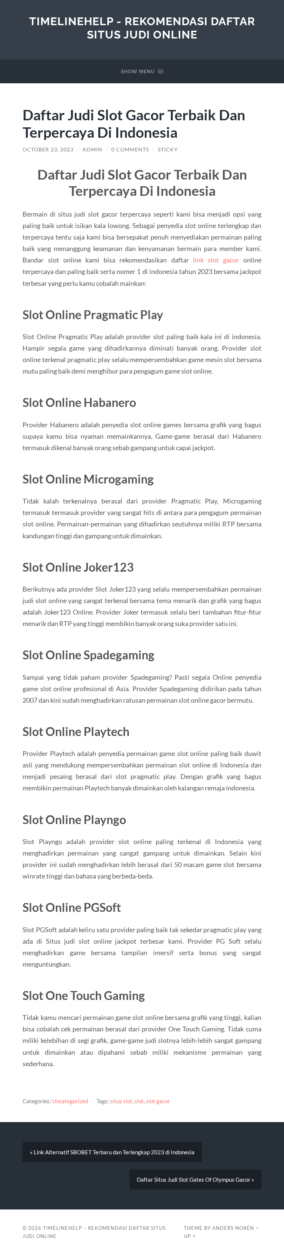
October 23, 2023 (48, 150)
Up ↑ (190, 1236)
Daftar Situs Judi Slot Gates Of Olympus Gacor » (195, 1179)
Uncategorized (70, 1101)
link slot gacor (216, 260)
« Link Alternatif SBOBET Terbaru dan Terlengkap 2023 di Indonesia (112, 1152)
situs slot (121, 1101)
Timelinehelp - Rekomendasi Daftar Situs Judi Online (142, 28)
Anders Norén (233, 1228)
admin (92, 150)
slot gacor (158, 1101)
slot (139, 1101)
